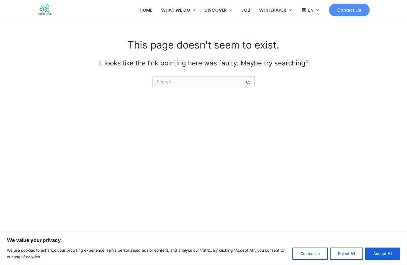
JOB (245, 10)
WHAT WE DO (175, 10)
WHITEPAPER (272, 10)
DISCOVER (215, 10)
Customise (310, 253)
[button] (193, 10)
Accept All (382, 253)
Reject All (346, 253)
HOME (146, 10)
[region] (203, 248)
